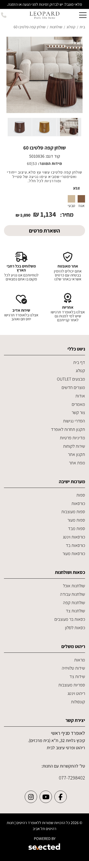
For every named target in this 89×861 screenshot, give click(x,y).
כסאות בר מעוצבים (69, 619)
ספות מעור (76, 520)
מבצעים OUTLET (71, 379)
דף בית (79, 362)
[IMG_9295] (44, 75)
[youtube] (46, 797)
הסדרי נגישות (74, 421)
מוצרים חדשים (73, 387)
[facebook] (60, 797)
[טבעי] (71, 199)
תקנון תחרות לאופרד (68, 429)
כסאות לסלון (75, 627)
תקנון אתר (76, 454)
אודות (80, 396)
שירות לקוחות (74, 446)
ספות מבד (76, 528)
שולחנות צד (75, 611)
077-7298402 (72, 777)
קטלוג (80, 370)
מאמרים (78, 404)
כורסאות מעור (74, 553)
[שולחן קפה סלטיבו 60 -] (69, 127)
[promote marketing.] (44, 847)
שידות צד (77, 676)
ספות (80, 495)
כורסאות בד (75, 545)
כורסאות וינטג (74, 537)
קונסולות (78, 702)
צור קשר (78, 412)
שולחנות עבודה (72, 594)
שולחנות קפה (74, 602)
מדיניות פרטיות (72, 438)
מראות (79, 660)
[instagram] (31, 797)
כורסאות (78, 503)
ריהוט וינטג (76, 693)
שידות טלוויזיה (73, 668)
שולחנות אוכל (74, 586)
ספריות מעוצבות (71, 685)
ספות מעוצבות (73, 511)
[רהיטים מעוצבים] (44, 14)
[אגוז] (81, 199)
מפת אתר (77, 463)
